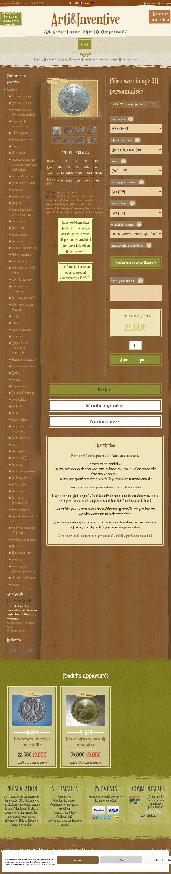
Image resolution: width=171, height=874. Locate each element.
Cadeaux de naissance (24, 183)
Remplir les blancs (125, 224)
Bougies (16, 203)
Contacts (64, 824)
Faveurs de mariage (23, 176)
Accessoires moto (22, 103)
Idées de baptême (21, 261)
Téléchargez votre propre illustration (135, 262)
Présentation (64, 796)
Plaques (16, 584)
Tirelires (17, 464)
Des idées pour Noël (23, 298)
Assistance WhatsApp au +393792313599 (21, 3)
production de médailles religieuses (86, 212)
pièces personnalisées (93, 208)
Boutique (49, 59)
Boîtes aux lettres (22, 196)
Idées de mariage (22, 280)
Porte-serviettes (21, 438)
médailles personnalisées (70, 200)
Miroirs (16, 546)
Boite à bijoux (20, 420)
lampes (16, 323)
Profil (117, 161)
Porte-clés (17, 406)
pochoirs (17, 560)
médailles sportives (78, 204)
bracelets (17, 190)
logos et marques (22, 330)
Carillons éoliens (21, 478)
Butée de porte (20, 234)
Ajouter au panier (135, 360)
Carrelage (17, 336)
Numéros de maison (23, 366)
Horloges (17, 373)
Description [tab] (105, 390)
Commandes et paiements (64, 804)
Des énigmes (19, 451)
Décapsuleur (19, 153)
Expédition (64, 808)
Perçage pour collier (126, 182)
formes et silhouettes (24, 248)
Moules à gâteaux (22, 553)
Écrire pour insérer (126, 280)
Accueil (37, 59)
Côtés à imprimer (124, 140)
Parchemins (19, 386)
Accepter (77, 860)
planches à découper (23, 578)
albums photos (20, 133)
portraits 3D (19, 458)
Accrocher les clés (22, 140)
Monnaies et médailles (82, 59)
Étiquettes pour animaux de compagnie (20, 348)
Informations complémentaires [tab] (105, 406)
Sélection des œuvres (64, 800)
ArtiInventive (85, 18)
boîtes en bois (20, 484)
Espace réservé (20, 510)
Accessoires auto (21, 96)
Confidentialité (50, 864)
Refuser (121, 860)
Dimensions (121, 119)
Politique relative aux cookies (33, 864)
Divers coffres (20, 491)
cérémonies (18, 221)
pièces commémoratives (71, 208)
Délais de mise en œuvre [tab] (105, 422)
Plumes (16, 380)
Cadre (15, 413)
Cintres (16, 146)
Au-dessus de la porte (24, 540)
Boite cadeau (122, 203)
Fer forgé (17, 241)
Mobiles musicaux (22, 254)
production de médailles (57, 212)
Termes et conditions (64, 812)
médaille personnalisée (68, 196)
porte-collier (19, 400)
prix (14, 444)
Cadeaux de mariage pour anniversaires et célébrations (24, 165)
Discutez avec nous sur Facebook (64, 820)
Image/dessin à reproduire (130, 245)
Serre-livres (19, 228)
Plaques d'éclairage (23, 393)
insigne (16, 316)
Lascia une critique (16, 630)
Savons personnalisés (24, 471)
